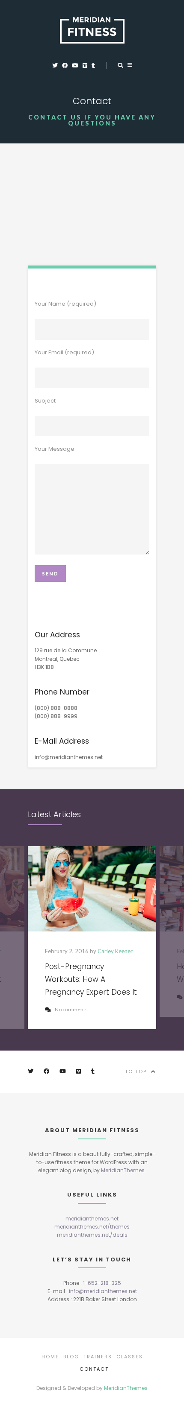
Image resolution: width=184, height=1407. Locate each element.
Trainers (97, 1356)
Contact (94, 1369)
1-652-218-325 (102, 1283)
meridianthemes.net (92, 1218)
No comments (71, 1009)
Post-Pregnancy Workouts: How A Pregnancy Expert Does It (91, 979)
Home (50, 1356)
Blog (71, 1356)
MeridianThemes (123, 1170)
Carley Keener (115, 951)
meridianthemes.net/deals (92, 1234)
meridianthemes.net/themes (92, 1226)
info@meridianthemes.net (103, 1291)
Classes (129, 1356)
